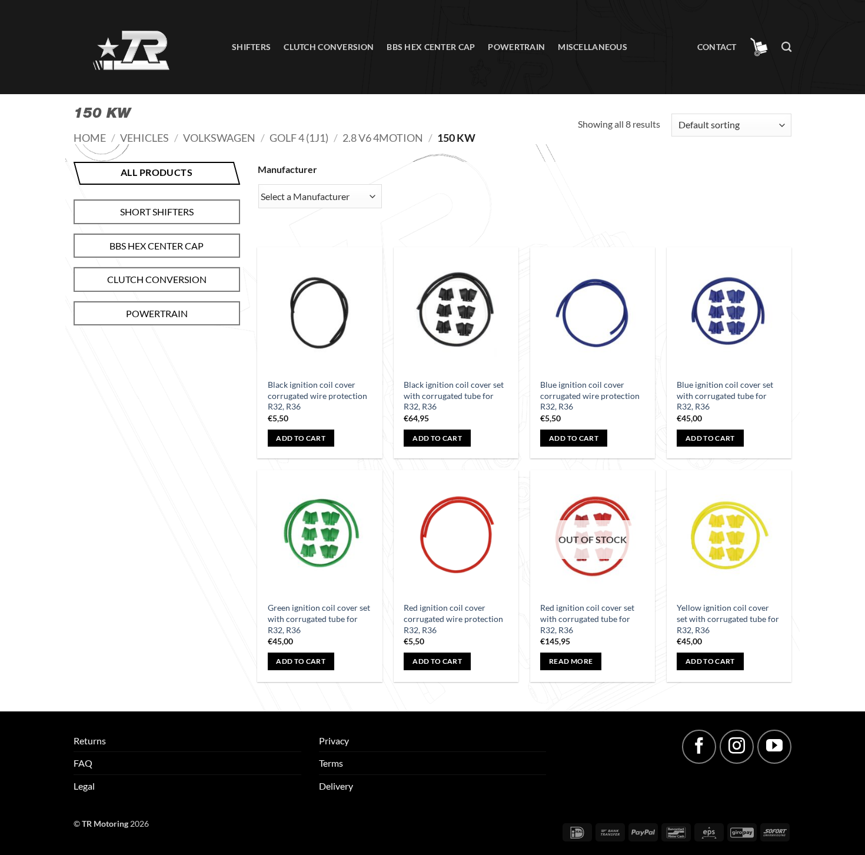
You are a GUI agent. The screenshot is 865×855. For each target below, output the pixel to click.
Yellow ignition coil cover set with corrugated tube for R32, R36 (728, 618)
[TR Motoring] (144, 47)
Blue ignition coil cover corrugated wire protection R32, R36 (590, 395)
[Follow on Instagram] (737, 747)
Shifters (251, 47)
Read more (571, 661)
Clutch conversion (329, 47)
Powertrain (516, 47)
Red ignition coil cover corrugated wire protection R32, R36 (453, 618)
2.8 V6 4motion (382, 137)
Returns (90, 740)
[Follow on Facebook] (699, 747)
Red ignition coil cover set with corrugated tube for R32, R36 (587, 618)
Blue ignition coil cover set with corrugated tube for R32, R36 (725, 395)
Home (90, 137)
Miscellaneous (592, 47)
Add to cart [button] (300, 438)
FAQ (83, 762)
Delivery (336, 785)
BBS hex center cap (431, 47)
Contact (717, 47)
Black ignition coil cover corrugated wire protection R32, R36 (317, 395)
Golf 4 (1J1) (299, 137)
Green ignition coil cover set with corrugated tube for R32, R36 (319, 618)
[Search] (786, 47)
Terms (331, 762)
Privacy (334, 740)
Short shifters (157, 211)
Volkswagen (219, 137)
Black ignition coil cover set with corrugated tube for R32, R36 (454, 395)
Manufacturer (287, 169)
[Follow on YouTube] (774, 747)
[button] (759, 47)
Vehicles (144, 137)
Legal (84, 785)
